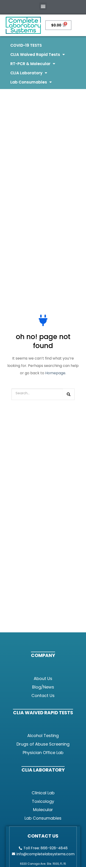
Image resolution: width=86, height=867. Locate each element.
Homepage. (55, 373)
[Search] (68, 394)
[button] (43, 6)
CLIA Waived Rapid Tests (35, 54)
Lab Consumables (28, 82)
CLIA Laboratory (26, 73)
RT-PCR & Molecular (30, 63)
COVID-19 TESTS (26, 45)
